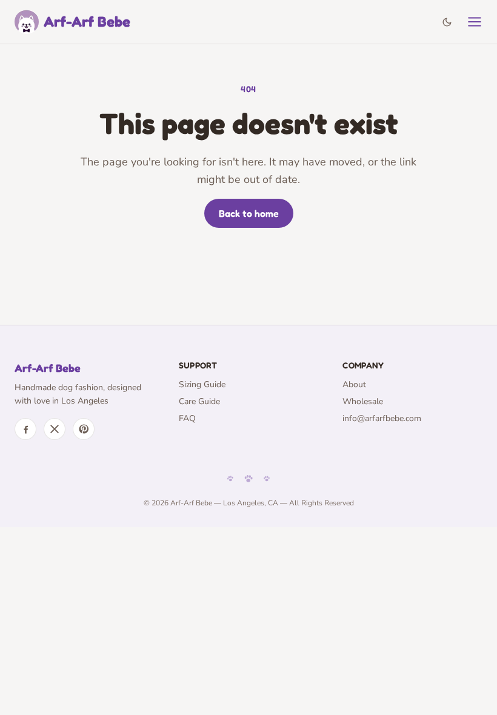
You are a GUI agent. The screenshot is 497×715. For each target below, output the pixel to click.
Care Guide (199, 401)
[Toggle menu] (474, 22)
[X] (54, 429)
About (354, 384)
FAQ (187, 418)
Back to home (249, 213)
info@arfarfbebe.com (381, 418)
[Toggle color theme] (447, 22)
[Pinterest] (84, 429)
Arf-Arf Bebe (87, 21)
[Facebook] (25, 429)
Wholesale (362, 401)
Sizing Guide (202, 384)
